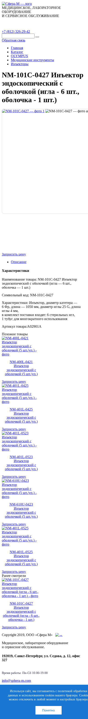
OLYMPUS (19, 56)
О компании (36, 20)
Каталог (12, 20)
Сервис (59, 20)
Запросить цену (14, 254)
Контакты (13, 26)
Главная (17, 48)
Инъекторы (19, 64)
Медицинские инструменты (32, 60)
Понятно (48, 710)
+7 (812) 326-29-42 (16, 31)
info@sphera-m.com (16, 680)
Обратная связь (13, 40)
